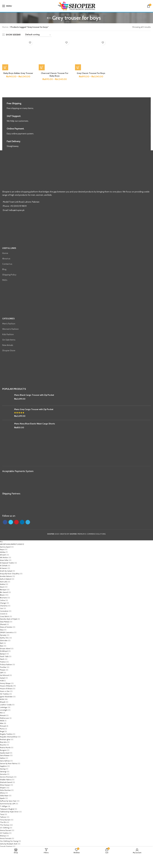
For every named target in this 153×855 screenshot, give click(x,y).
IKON (2, 699)
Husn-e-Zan (5, 691)
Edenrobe (3, 640)
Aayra (2, 549)
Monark (3, 715)
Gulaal (2, 678)
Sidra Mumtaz (5, 790)
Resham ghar (5, 739)
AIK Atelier (4, 557)
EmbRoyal (4, 651)
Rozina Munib (5, 747)
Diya (1, 630)
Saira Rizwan (5, 755)
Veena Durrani (5, 830)
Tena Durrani (5, 820)
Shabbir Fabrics (5, 780)
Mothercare (4, 718)
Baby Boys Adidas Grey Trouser (18, 73)
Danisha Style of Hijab (8, 619)
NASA (2, 721)
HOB (1, 681)
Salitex (2, 758)
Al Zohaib (3, 566)
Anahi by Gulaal (6, 571)
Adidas (2, 552)
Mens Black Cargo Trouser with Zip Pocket (34, 395)
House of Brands (6, 686)
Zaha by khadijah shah (8, 844)
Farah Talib (4, 656)
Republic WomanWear (8, 737)
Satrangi (3, 772)
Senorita (3, 774)
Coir (1, 608)
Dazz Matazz (4, 622)
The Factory (4, 825)
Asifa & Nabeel (5, 579)
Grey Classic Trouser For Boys (91, 73)
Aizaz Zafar (4, 560)
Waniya (3, 836)
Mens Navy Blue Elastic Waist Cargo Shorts (34, 423)
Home (5, 27)
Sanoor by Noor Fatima (8, 763)
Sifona (2, 793)
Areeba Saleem (6, 576)
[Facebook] (5, 522)
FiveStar (3, 667)
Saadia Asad (4, 753)
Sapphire (3, 766)
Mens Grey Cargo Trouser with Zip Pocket (33, 409)
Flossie (2, 670)
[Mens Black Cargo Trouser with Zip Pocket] (7, 398)
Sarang (2, 769)
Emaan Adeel (5, 649)
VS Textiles (4, 833)
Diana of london (6, 627)
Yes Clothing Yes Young (9, 841)
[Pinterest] (16, 522)
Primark (3, 726)
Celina (2, 600)
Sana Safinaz (5, 761)
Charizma (3, 606)
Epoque (3, 654)
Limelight (3, 710)
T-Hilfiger (4, 806)
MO (1, 713)
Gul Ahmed (4, 675)
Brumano (3, 598)
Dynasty (3, 635)
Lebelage (3, 707)
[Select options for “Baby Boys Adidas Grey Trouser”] (5, 67)
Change (3, 603)
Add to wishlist (30, 42)
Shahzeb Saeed (6, 782)
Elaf (1, 643)
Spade (2, 798)
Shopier (3, 788)
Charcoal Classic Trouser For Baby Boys (54, 74)
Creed (2, 614)
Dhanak (3, 624)
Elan (1, 646)
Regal (2, 731)
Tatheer (3, 817)
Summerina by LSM (7, 804)
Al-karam (3, 568)
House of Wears (6, 689)
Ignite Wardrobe (6, 697)
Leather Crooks (6, 705)
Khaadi (2, 702)
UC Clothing (4, 828)
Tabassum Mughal (7, 809)
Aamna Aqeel (5, 547)
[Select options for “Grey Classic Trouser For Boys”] (78, 67)
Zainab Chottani (6, 846)
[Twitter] (11, 522)
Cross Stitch (4, 616)
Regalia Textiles (6, 734)
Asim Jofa (3, 582)
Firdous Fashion (6, 664)
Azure (2, 587)
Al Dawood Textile (7, 563)
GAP (1, 673)
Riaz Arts (3, 742)
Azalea (2, 584)
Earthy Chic (4, 638)
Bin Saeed (4, 592)
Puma (2, 729)
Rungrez (3, 750)
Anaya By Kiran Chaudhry (9, 574)
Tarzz (2, 814)
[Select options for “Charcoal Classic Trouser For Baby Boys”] (42, 67)
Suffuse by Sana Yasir (8, 801)
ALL (1, 541)
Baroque (3, 590)
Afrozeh (3, 555)
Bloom (2, 595)
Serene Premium (6, 777)
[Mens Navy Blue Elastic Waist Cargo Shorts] (7, 427)
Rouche (3, 745)
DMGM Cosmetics (6, 632)
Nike (1, 723)
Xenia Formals (5, 838)
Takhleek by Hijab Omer (9, 812)
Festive (3, 662)
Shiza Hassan (5, 785)
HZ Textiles (4, 694)
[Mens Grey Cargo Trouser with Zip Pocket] (7, 413)
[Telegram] (28, 522)
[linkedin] (22, 522)
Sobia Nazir (4, 796)
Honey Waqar (5, 683)
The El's (3, 822)
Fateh (2, 659)
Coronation (4, 611)
